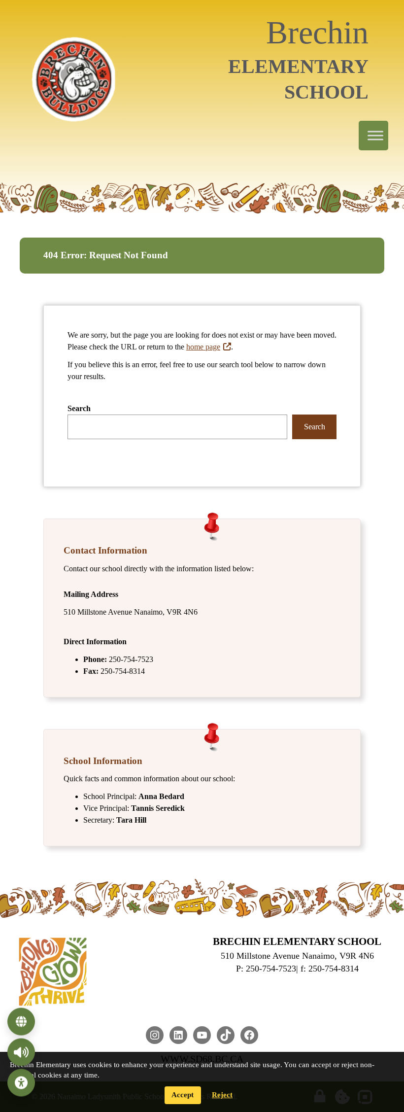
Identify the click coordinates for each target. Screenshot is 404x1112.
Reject (222, 1095)
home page (203, 347)
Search (79, 408)
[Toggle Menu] (375, 135)
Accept (182, 1095)
